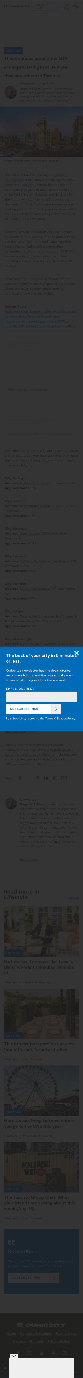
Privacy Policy (66, 718)
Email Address (20, 689)
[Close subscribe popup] (76, 653)
